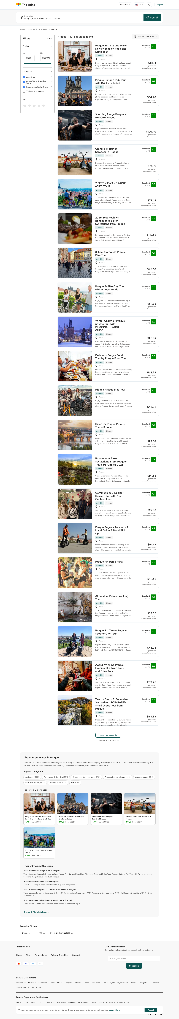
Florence (71, 1002)
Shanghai (32, 983)
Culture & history (35, 783)
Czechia (31, 29)
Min (24, 53)
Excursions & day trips (37, 87)
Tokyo (52, 983)
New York (51, 1002)
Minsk (133, 983)
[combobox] (143, 36)
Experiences (43, 29)
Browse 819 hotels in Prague (35, 912)
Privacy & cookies (59, 955)
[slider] (22, 63)
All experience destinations (117, 1002)
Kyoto (112, 983)
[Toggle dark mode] (149, 4)
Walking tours (58, 783)
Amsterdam (83, 1002)
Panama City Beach (92, 983)
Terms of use (41, 955)
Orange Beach (145, 983)
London (156, 983)
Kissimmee (21, 983)
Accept (151, 1010)
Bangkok (68, 983)
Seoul (105, 983)
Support (76, 955)
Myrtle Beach (122, 983)
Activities (30, 77)
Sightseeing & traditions (117, 777)
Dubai (26, 1002)
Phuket (93, 1002)
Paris (33, 1002)
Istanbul (78, 983)
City (75, 783)
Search (154, 17)
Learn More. (114, 1010)
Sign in (160, 5)
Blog (28, 955)
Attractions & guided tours (36, 82)
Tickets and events (35, 91)
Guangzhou (21, 987)
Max (41, 53)
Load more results (108, 735)
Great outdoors (144, 777)
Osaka (59, 983)
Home (22, 29)
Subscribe (134, 966)
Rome (18, 1002)
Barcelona (61, 1002)
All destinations (34, 987)
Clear (49, 38)
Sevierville (43, 983)
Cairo (101, 1002)
